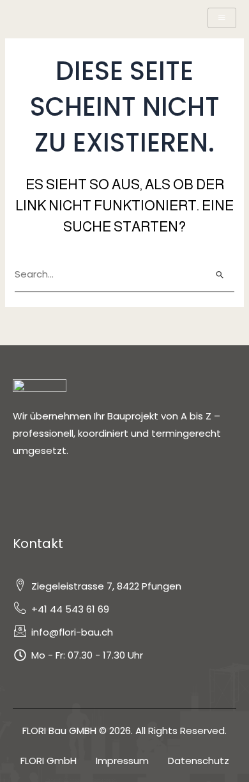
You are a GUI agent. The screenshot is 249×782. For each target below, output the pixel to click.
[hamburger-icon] (221, 18)
